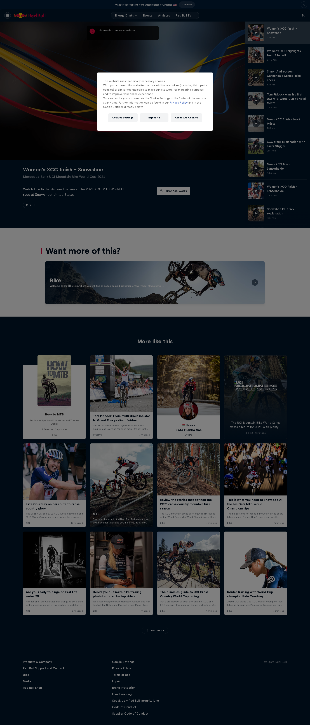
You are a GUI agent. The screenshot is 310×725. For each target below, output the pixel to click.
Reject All (154, 117)
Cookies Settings (122, 117)
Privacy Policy (179, 102)
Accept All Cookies (186, 117)
